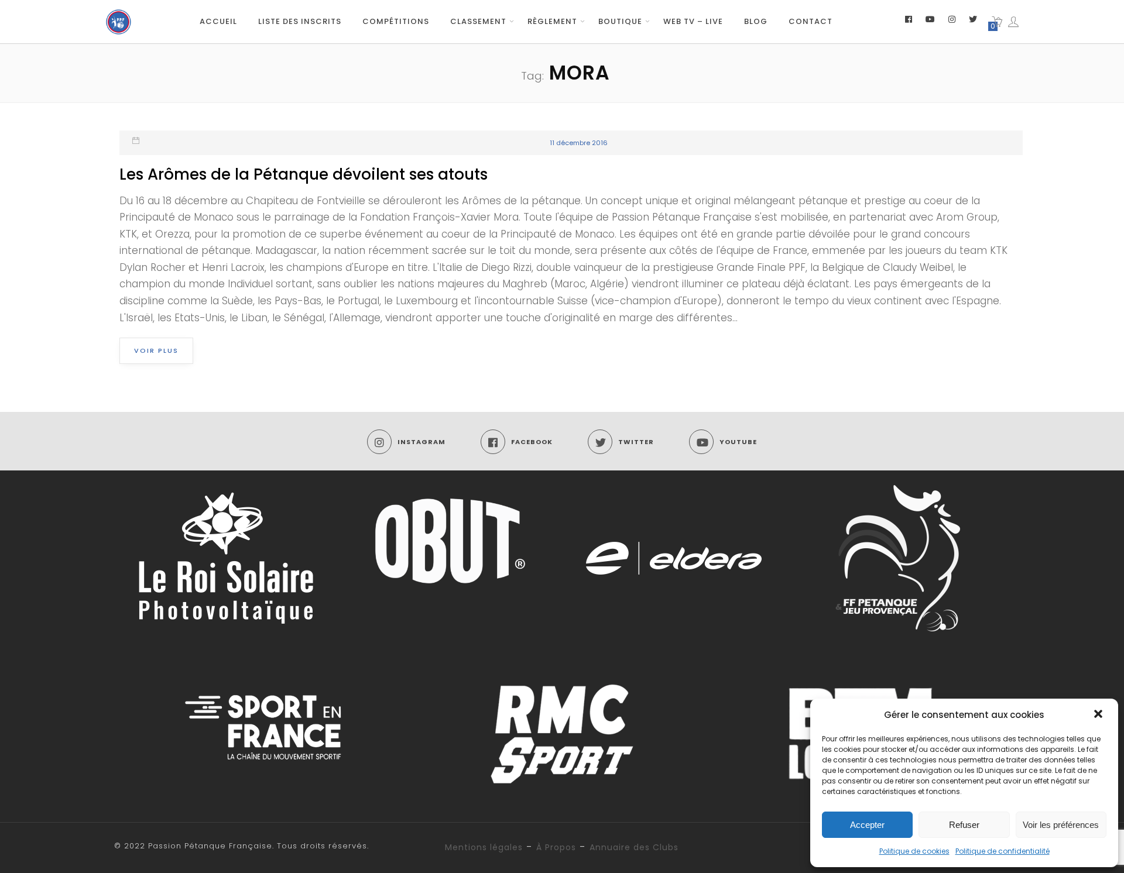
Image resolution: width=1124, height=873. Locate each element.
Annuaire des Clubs (634, 847)
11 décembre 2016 (579, 142)
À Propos (556, 847)
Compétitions (395, 21)
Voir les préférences (1061, 825)
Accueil (218, 21)
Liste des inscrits (299, 21)
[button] (1099, 715)
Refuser (964, 825)
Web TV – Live (693, 21)
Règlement (552, 21)
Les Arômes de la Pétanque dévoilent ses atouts (303, 174)
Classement (478, 21)
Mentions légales (484, 847)
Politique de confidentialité (1002, 851)
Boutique (620, 21)
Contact (810, 21)
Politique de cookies (914, 851)
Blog (755, 21)
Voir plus (156, 350)
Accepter (867, 825)
